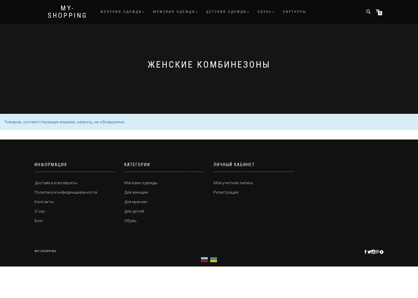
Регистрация (226, 192)
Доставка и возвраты (56, 182)
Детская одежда (226, 12)
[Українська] (213, 259)
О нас (40, 211)
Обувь (265, 12)
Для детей (134, 211)
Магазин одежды (141, 182)
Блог (39, 220)
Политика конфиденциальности (66, 192)
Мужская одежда (174, 12)
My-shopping (68, 12)
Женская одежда (121, 12)
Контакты (44, 201)
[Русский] (204, 259)
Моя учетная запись (233, 182)
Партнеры (294, 12)
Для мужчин (135, 201)
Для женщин (136, 192)
